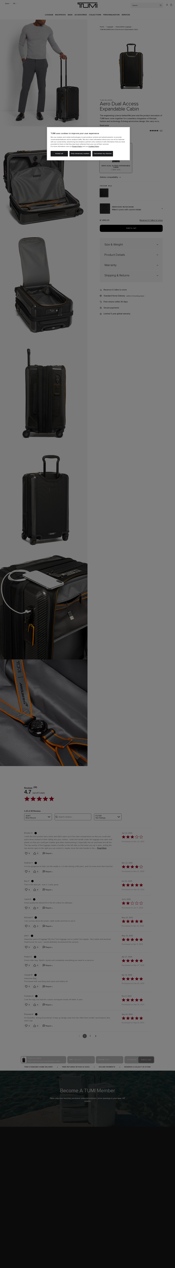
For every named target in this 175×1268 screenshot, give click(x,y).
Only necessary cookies (80, 153)
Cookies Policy (93, 146)
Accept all (59, 153)
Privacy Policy (77, 146)
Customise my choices (103, 153)
